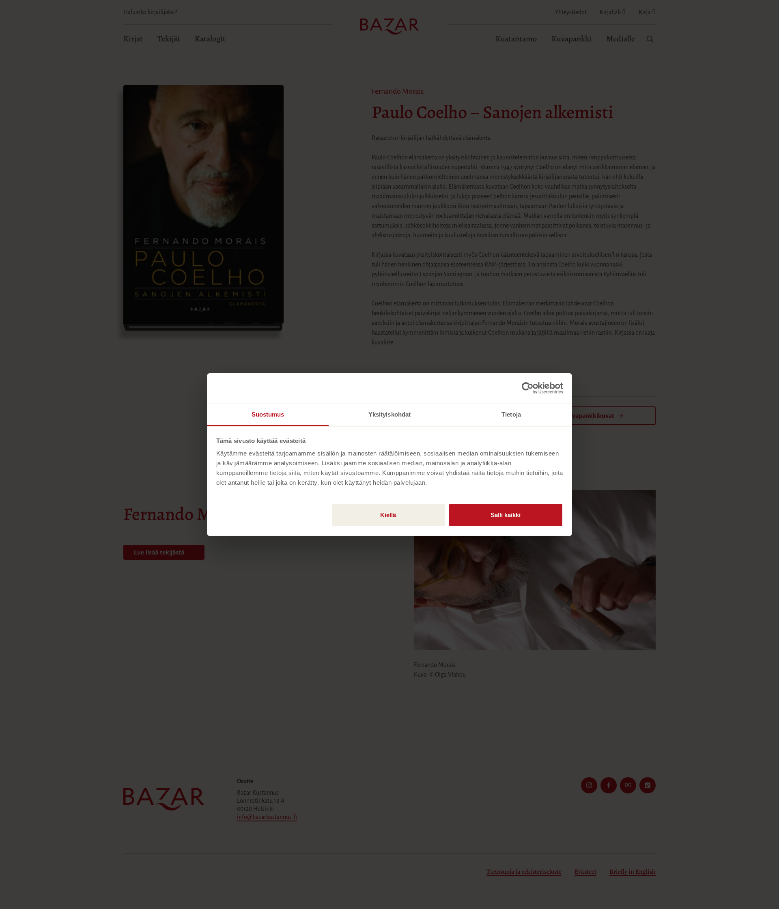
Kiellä (388, 514)
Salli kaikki (506, 514)
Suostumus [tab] (268, 413)
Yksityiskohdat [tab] (389, 413)
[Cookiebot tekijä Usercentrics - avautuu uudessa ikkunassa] (527, 388)
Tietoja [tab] (511, 413)
